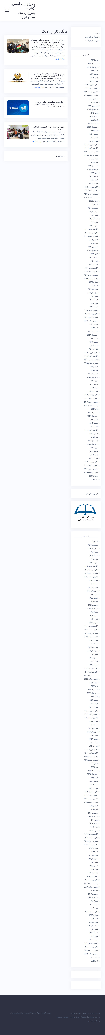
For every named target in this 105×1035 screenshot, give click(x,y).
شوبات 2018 (93, 391)
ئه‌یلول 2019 (93, 324)
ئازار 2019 (94, 345)
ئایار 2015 (94, 448)
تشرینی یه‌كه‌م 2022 (91, 197)
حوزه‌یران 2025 (92, 109)
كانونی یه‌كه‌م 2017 (91, 398)
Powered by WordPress (20, 1013)
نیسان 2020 (93, 300)
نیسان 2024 (93, 134)
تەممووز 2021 (93, 247)
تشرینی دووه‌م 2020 (91, 275)
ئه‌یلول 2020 (93, 282)
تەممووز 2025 (93, 106)
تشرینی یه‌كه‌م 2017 (91, 405)
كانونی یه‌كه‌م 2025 (91, 88)
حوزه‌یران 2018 (92, 377)
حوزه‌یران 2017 (92, 416)
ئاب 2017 (94, 409)
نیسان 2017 (93, 423)
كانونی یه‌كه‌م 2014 (91, 465)
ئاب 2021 (94, 243)
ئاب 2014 (94, 479)
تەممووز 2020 (93, 289)
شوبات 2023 (93, 183)
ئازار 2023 (94, 180)
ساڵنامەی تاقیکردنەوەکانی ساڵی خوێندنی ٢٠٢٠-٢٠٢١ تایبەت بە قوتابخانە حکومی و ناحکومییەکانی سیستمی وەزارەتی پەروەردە (47, 75)
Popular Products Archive (90, 1017)
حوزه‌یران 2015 (92, 444)
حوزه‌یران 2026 (92, 67)
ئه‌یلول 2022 (93, 201)
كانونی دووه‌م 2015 (91, 462)
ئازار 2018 (94, 388)
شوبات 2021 (93, 264)
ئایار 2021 (94, 254)
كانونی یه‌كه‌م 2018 (91, 356)
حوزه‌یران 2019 (92, 335)
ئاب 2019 (94, 328)
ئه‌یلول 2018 (93, 367)
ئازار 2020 (94, 303)
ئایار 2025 (94, 113)
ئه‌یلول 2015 (93, 433)
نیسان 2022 (93, 218)
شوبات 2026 (93, 81)
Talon (39, 1013)
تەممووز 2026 (93, 63)
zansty (72, 1017)
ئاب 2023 (94, 162)
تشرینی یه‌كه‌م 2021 (91, 236)
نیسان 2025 (93, 116)
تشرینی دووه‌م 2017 (91, 402)
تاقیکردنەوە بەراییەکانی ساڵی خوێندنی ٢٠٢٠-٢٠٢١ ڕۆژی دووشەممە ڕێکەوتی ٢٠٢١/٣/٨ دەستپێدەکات (49, 104)
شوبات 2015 (93, 458)
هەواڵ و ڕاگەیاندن (91, 37)
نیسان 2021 (93, 257)
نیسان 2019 (93, 342)
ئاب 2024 (94, 120)
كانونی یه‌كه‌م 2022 (91, 190)
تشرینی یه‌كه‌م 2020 (91, 278)
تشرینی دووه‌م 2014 (91, 469)
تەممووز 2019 (93, 331)
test (77, 1017)
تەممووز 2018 (93, 374)
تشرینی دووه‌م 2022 (91, 194)
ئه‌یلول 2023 (93, 159)
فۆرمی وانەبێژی (63, 1017)
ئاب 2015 (94, 437)
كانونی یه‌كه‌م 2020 (91, 271)
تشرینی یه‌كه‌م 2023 (91, 155)
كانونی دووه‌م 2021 (91, 268)
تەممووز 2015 (93, 441)
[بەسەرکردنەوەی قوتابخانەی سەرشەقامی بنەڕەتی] (18, 132)
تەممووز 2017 (93, 412)
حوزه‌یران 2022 (92, 212)
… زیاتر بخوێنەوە (39, 87)
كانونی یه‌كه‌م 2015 (91, 430)
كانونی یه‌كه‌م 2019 (91, 314)
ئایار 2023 (94, 173)
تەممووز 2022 (93, 208)
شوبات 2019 (93, 349)
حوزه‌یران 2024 (92, 127)
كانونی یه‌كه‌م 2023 (91, 148)
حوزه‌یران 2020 (92, 293)
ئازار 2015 (94, 455)
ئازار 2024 (94, 137)
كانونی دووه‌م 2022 (91, 229)
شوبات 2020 (93, 307)
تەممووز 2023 (93, 166)
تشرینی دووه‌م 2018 (91, 359)
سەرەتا (95, 33)
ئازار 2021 (94, 261)
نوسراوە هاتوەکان (92, 40)
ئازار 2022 (94, 222)
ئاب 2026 (94, 60)
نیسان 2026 (93, 74)
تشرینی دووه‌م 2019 (91, 317)
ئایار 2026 (94, 70)
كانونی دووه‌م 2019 (91, 352)
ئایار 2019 (94, 338)
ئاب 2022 (94, 204)
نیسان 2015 (93, 451)
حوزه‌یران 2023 (92, 169)
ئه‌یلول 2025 (93, 99)
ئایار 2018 (94, 381)
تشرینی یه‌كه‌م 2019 (91, 321)
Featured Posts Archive (91, 1013)
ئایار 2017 (94, 419)
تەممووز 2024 (93, 123)
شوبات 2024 (93, 141)
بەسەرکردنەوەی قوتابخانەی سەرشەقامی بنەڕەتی (48, 128)
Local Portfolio (75, 1013)
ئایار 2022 (94, 215)
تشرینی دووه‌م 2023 (91, 152)
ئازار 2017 (94, 426)
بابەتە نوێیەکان (59, 156)
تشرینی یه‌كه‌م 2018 (91, 363)
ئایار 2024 (94, 130)
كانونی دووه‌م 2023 (91, 187)
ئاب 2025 (94, 102)
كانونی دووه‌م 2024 (91, 144)
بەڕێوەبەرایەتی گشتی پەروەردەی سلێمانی (23, 10)
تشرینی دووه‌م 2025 (91, 92)
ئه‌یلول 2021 (93, 240)
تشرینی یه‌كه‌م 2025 (91, 95)
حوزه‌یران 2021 (92, 250)
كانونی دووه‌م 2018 (91, 395)
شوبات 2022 (93, 226)
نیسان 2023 (93, 176)
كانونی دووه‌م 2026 (91, 85)
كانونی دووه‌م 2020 (91, 310)
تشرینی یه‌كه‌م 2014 (91, 472)
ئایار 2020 (94, 296)
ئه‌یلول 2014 (93, 476)
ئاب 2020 (94, 285)
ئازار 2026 (94, 78)
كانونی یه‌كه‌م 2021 (91, 233)
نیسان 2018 (93, 384)
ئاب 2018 (94, 370)
